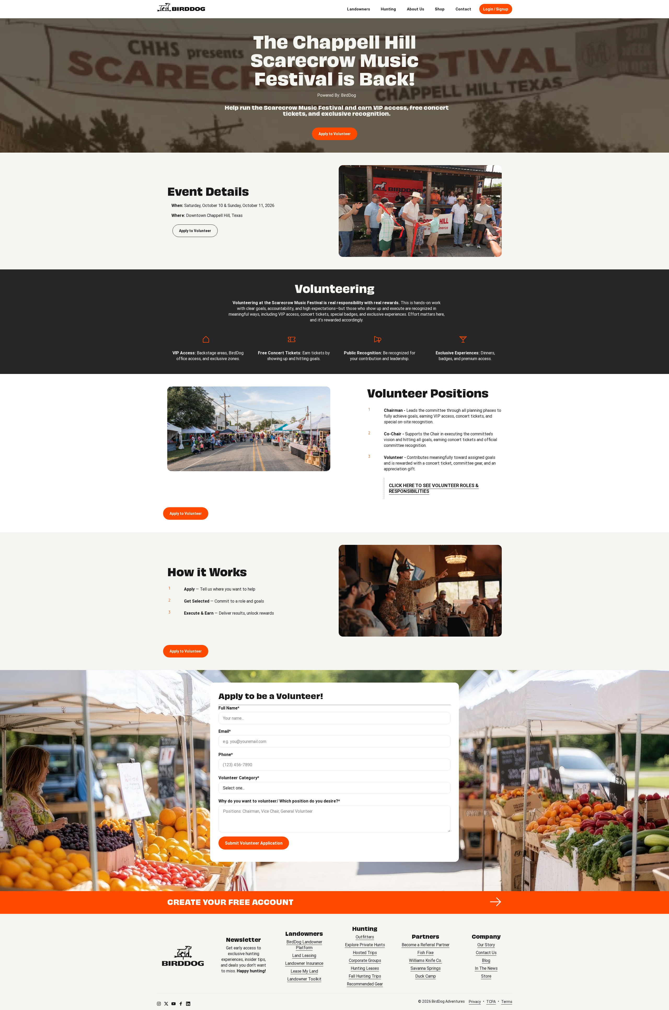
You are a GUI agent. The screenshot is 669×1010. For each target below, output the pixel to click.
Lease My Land (304, 971)
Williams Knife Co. (425, 960)
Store (486, 976)
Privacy (475, 1001)
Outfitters (365, 936)
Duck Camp (425, 976)
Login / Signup (495, 9)
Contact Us (486, 952)
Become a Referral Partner (425, 944)
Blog (486, 960)
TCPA (491, 1001)
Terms (506, 1001)
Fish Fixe (425, 952)
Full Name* (228, 708)
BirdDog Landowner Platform (304, 944)
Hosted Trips (365, 952)
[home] (181, 9)
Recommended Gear (365, 983)
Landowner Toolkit (304, 979)
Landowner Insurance (304, 963)
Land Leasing (304, 955)
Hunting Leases (365, 968)
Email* (224, 731)
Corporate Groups (365, 960)
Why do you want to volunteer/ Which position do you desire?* (279, 801)
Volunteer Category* (238, 777)
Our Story (486, 944)
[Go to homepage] (183, 956)
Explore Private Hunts (365, 944)
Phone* (225, 754)
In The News (486, 968)
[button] (358, 9)
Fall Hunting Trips (365, 976)
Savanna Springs (426, 968)
